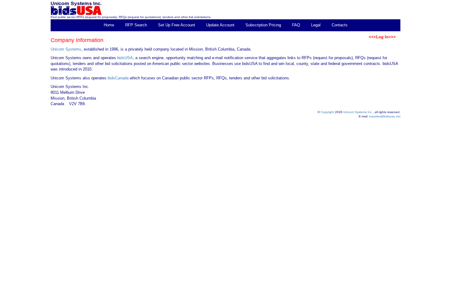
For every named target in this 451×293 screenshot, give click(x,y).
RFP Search (136, 25)
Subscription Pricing (263, 25)
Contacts (340, 25)
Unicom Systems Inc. (358, 112)
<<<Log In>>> (382, 37)
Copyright (327, 112)
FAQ (296, 25)
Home (109, 25)
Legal (316, 25)
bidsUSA (125, 57)
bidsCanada (118, 78)
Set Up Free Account (176, 25)
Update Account (220, 25)
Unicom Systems (66, 49)
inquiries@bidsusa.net (384, 116)
